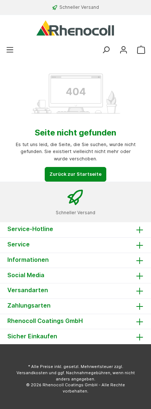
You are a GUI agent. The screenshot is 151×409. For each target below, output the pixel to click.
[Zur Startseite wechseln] (75, 28)
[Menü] (10, 49)
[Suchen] (106, 49)
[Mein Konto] (123, 49)
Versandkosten (32, 372)
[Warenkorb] (141, 49)
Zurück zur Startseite (75, 174)
